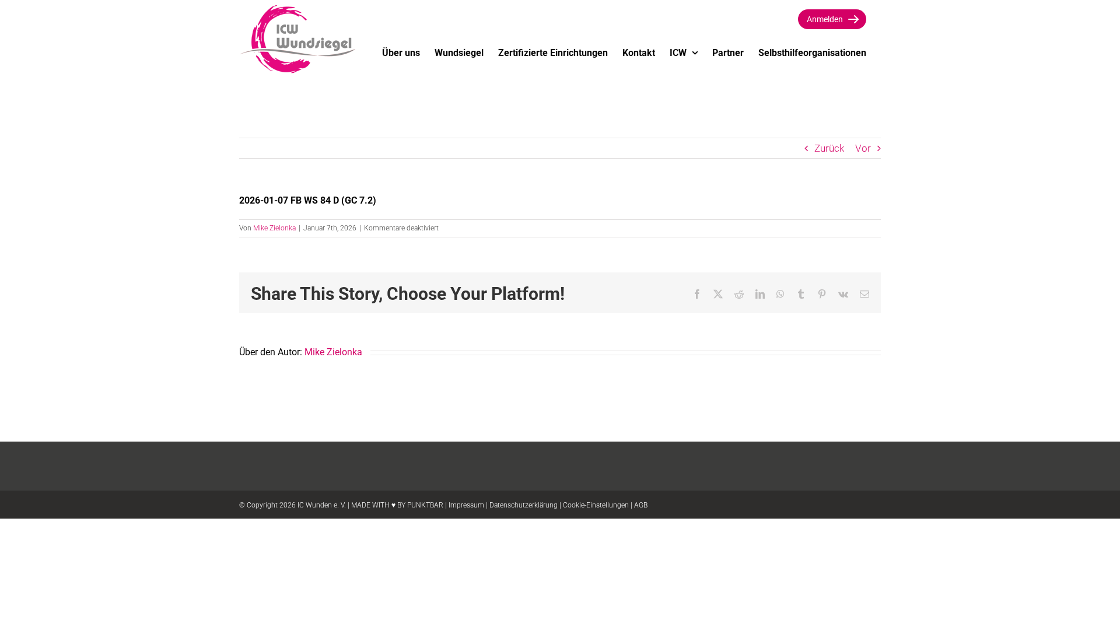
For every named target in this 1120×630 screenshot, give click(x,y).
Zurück (829, 148)
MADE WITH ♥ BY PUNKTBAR (397, 505)
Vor (863, 148)
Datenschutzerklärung (523, 505)
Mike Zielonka (274, 228)
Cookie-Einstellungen (596, 505)
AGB (641, 505)
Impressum (466, 505)
